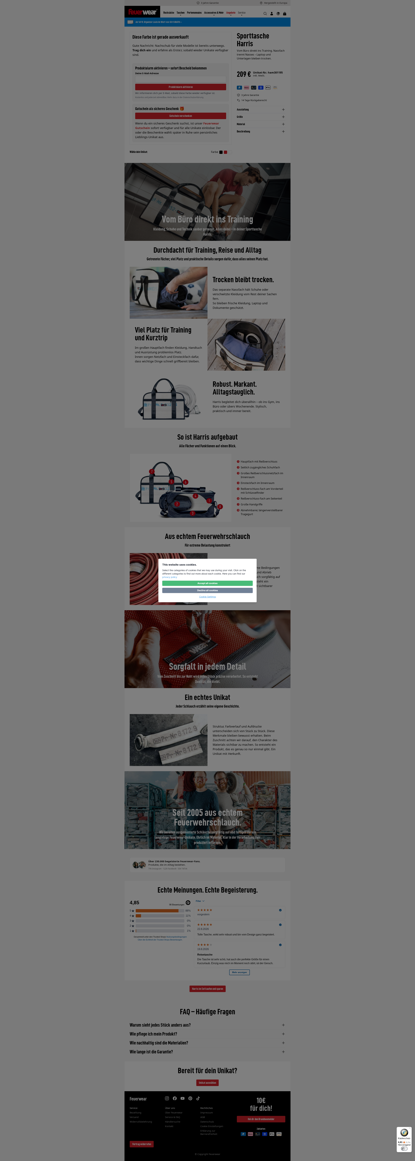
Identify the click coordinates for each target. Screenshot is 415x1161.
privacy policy (169, 577)
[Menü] (410, 1129)
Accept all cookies (207, 583)
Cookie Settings (207, 596)
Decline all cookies (207, 590)
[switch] (404, 1149)
